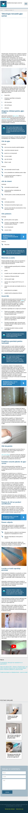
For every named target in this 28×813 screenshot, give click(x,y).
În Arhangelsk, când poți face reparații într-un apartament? (11, 663)
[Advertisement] (14, 33)
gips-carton (16, 116)
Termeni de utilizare (10, 809)
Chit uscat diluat (5, 454)
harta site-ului (19, 809)
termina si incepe (5, 118)
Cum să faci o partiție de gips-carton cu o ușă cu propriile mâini (14, 736)
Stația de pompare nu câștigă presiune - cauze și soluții (13, 672)
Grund (22, 300)
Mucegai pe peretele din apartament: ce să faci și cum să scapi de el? (13, 755)
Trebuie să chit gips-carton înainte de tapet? (12, 717)
